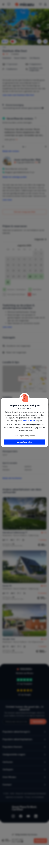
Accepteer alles (24, 442)
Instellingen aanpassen (24, 435)
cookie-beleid (29, 420)
